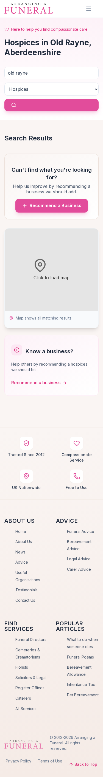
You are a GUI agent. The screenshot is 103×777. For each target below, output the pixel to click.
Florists (21, 667)
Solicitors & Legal (30, 677)
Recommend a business (35, 382)
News (20, 552)
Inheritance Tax (81, 684)
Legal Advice (79, 558)
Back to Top (85, 764)
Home (20, 531)
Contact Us (25, 600)
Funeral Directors (30, 639)
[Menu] (89, 8)
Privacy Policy (18, 761)
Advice (21, 562)
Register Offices (29, 687)
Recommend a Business (55, 205)
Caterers (23, 698)
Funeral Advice (80, 531)
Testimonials (26, 589)
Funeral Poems (80, 657)
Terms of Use (50, 761)
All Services (26, 708)
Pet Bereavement (83, 695)
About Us (23, 541)
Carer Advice (79, 569)
